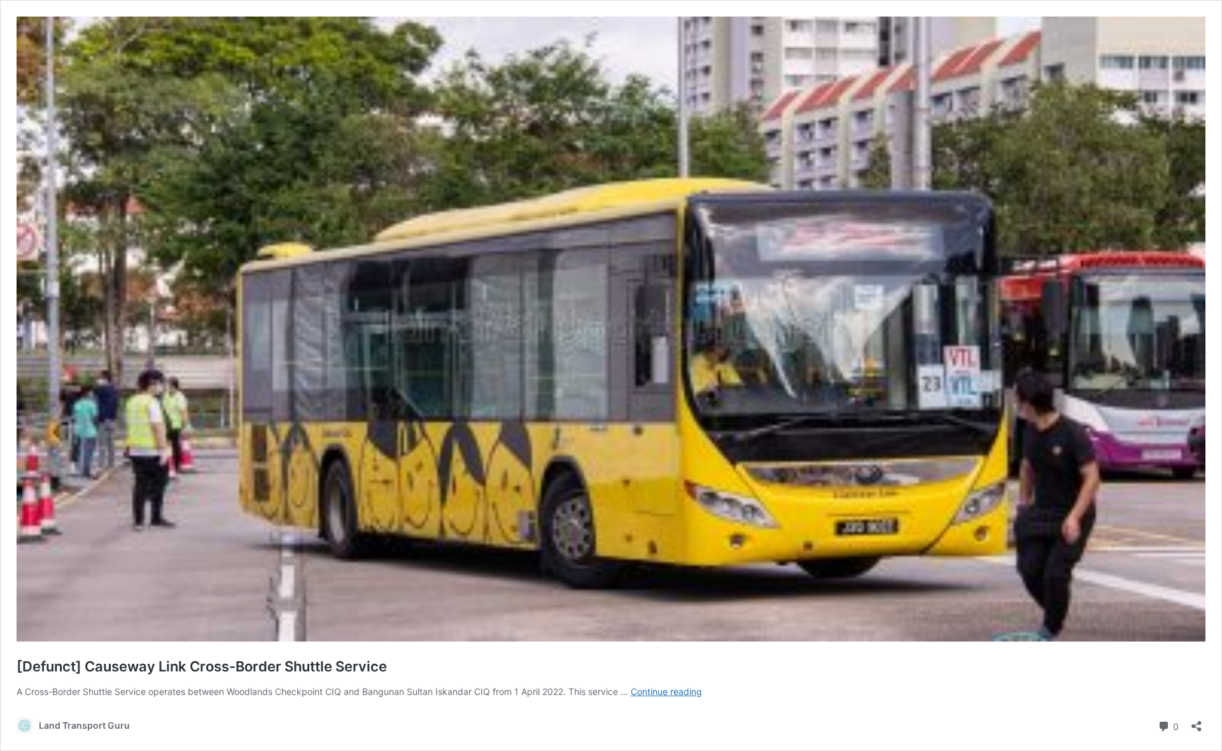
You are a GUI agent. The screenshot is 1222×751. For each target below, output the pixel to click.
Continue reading (666, 691)
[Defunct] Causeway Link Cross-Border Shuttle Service (202, 666)
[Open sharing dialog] (1196, 722)
